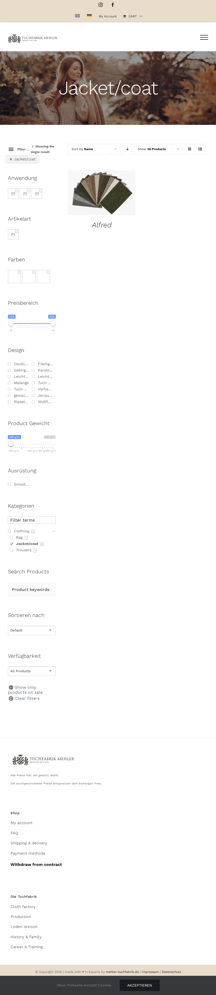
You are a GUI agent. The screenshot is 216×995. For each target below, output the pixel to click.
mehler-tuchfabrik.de (122, 972)
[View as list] (200, 149)
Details (102, 196)
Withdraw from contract (36, 864)
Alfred (101, 225)
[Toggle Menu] (204, 37)
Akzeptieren (139, 985)
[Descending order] (127, 149)
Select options (97, 191)
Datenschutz (171, 972)
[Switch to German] (89, 16)
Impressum (151, 972)
